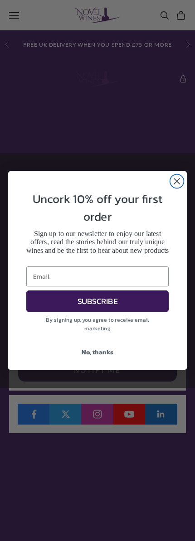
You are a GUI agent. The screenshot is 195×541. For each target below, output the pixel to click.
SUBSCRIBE (98, 301)
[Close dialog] (177, 181)
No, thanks (97, 352)
